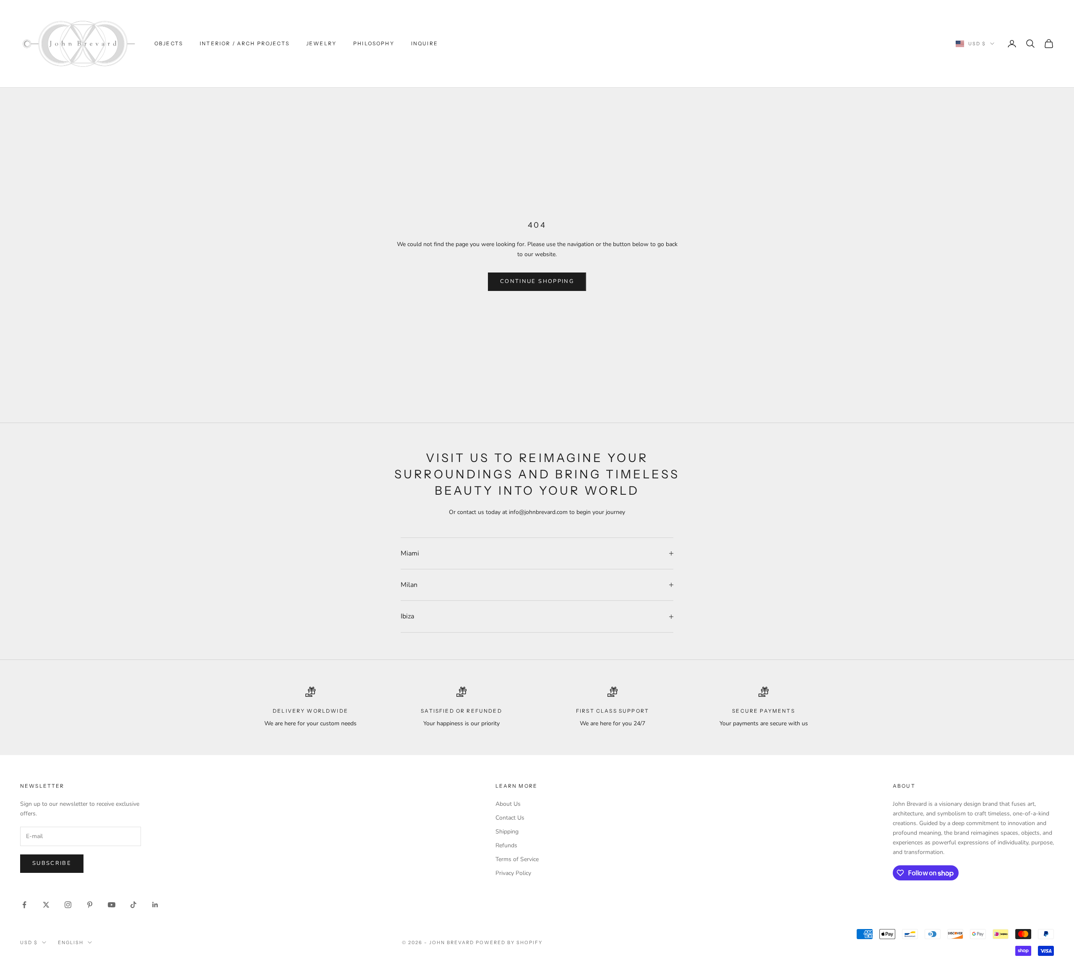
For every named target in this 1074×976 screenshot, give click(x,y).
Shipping (507, 832)
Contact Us (509, 818)
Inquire (424, 43)
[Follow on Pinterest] (90, 905)
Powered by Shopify (509, 942)
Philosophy (373, 43)
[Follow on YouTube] (111, 905)
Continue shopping (537, 281)
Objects (168, 43)
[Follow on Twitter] (46, 905)
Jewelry (321, 43)
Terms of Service (517, 859)
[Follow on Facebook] (24, 905)
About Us (508, 804)
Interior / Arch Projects (244, 43)
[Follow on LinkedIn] (155, 905)
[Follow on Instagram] (68, 905)
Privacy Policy (513, 873)
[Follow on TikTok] (133, 905)
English (70, 942)
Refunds (506, 845)
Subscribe (51, 863)
